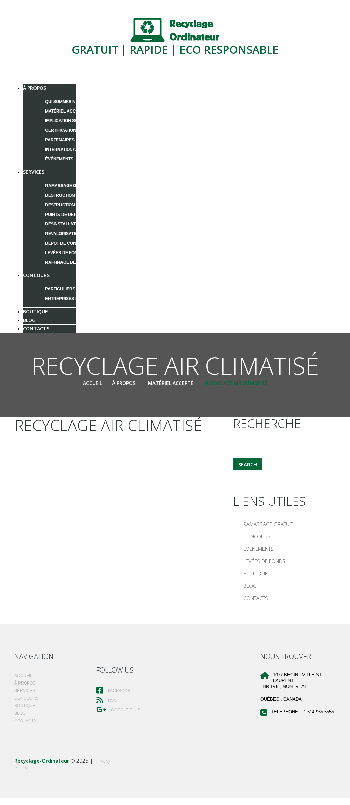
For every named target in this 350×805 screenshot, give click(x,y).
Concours (36, 275)
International (61, 149)
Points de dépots (65, 214)
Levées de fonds (64, 252)
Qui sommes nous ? (66, 101)
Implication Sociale (67, 120)
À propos (34, 88)
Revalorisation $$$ (67, 233)
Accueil (92, 383)
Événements (59, 159)
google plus (125, 709)
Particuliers (60, 289)
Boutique (255, 573)
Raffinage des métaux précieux (82, 262)
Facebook (118, 690)
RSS (112, 700)
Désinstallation (64, 224)
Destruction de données (74, 195)
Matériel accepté (65, 111)
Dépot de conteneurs (70, 243)
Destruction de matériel (74, 205)
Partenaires (60, 140)
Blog (250, 585)
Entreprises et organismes (77, 298)
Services (33, 172)
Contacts (36, 328)
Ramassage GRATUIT (68, 185)
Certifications (62, 130)
